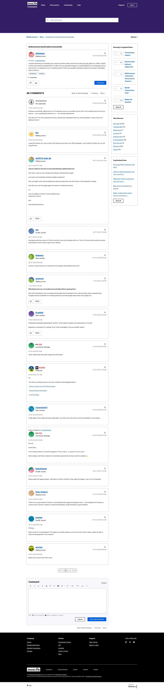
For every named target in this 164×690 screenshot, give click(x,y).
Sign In (132, 5)
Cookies (85, 669)
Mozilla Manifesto (33, 645)
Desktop (41, 73)
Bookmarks (33, 73)
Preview (103, 583)
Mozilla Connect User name (129, 90)
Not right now (117, 143)
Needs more (117, 130)
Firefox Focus (63, 651)
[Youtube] (134, 642)
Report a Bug (94, 645)
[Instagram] (130, 642)
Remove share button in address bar (130, 64)
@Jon (32, 528)
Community (68, 5)
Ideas (43, 5)
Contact (95, 669)
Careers (29, 651)
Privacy (75, 669)
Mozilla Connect (32, 5)
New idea (116, 123)
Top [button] (30, 685)
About (29, 642)
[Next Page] (75, 570)
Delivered (116, 146)
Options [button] (133, 37)
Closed (115, 149)
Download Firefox (64, 642)
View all (118, 107)
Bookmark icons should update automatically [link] (60, 37)
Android (61, 648)
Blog (60, 654)
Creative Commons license (93, 676)
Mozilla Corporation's (36, 674)
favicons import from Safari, (38, 390)
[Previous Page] (59, 570)
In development (40, 60)
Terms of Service (62, 669)
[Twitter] (126, 642)
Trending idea (117, 127)
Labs (79, 5)
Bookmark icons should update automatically (45, 47)
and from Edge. (34, 394)
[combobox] (82, 20)
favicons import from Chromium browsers (42, 386)
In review (116, 133)
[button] (30, 83)
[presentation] (30, 586)
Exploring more (118, 136)
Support (121, 5)
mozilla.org (49, 669)
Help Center (93, 642)
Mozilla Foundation (33, 648)
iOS (59, 645)
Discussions (54, 5)
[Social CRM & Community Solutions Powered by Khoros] (133, 686)
